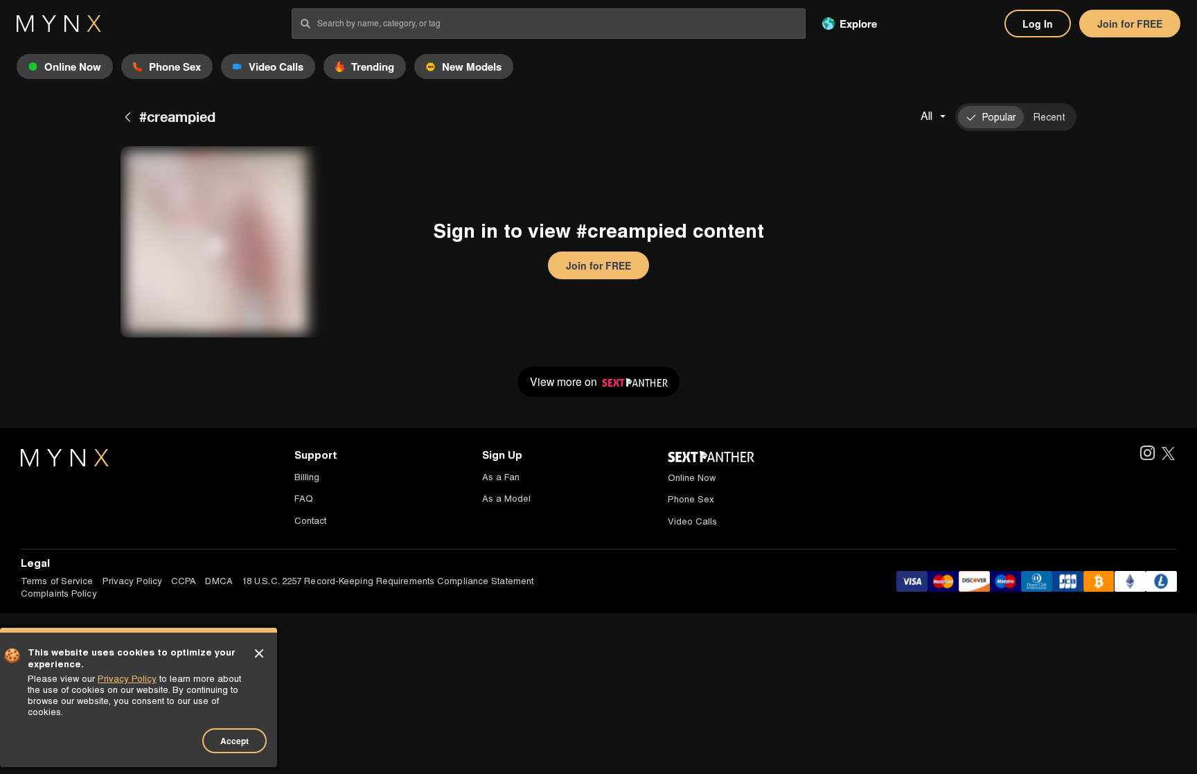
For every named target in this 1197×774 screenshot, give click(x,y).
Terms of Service (57, 581)
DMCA (218, 581)
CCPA (183, 581)
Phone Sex (691, 499)
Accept (234, 741)
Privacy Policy (132, 581)
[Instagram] (1147, 454)
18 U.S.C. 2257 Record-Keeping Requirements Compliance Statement (387, 581)
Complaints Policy (59, 593)
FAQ (303, 498)
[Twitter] (1168, 454)
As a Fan (501, 477)
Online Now (692, 478)
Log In (1037, 23)
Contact (310, 521)
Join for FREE (1129, 23)
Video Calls (692, 521)
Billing (306, 477)
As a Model (506, 498)
